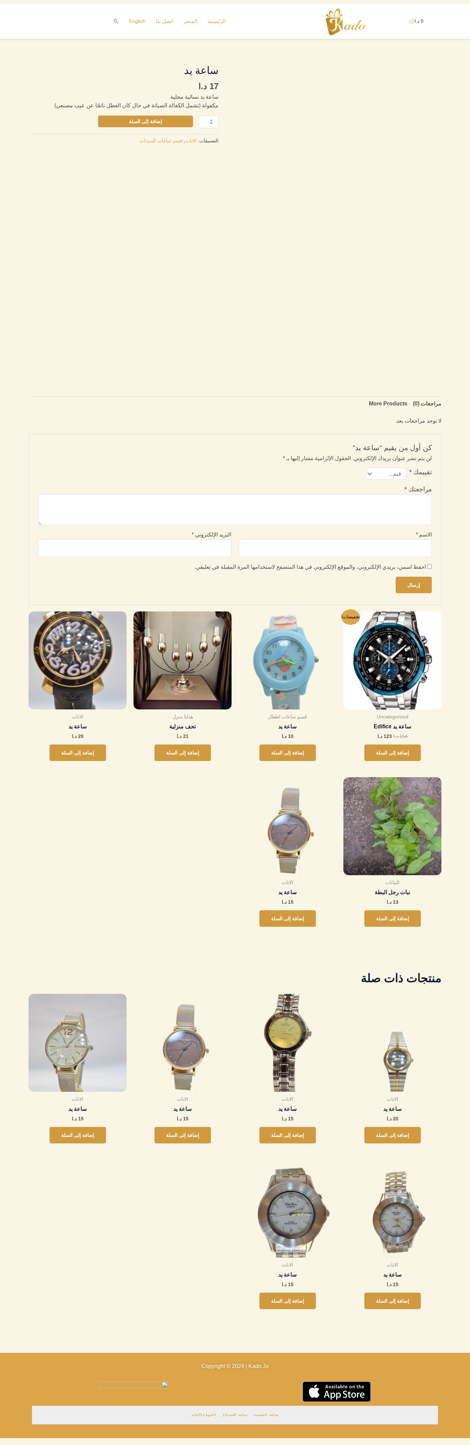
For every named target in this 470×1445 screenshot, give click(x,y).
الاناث (190, 140)
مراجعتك (418, 489)
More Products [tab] (388, 403)
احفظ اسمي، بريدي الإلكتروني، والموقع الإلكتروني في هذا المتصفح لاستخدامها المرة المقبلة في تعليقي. (310, 567)
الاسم (424, 534)
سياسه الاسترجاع (235, 1414)
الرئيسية (217, 21)
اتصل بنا (164, 21)
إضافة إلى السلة (145, 121)
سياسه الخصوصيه (266, 1414)
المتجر (190, 21)
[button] (116, 21)
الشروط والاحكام (204, 1414)
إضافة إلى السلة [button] (392, 753)
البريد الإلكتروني (211, 534)
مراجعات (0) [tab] (427, 403)
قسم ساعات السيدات (160, 140)
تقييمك (420, 472)
